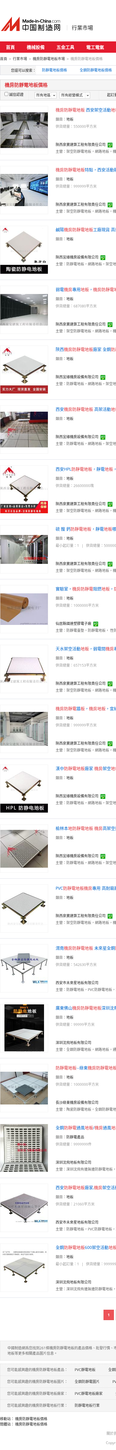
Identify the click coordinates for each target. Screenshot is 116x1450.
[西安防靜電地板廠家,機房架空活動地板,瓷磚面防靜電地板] (24, 1207)
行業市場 (82, 27)
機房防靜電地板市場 (49, 58)
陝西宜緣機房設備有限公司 (77, 257)
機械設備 (36, 47)
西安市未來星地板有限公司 (77, 982)
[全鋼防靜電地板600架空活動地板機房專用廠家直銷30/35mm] (24, 1267)
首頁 (10, 47)
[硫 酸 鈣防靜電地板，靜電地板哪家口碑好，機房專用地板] (24, 548)
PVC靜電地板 (85, 1369)
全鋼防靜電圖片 (87, 1381)
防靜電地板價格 (54, 70)
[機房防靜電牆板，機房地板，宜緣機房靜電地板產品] (24, 728)
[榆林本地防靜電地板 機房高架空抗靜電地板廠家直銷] (24, 848)
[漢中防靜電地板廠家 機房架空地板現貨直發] (24, 788)
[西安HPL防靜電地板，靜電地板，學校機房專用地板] (24, 488)
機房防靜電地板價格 (31, 1418)
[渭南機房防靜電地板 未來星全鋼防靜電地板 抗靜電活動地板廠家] (24, 967)
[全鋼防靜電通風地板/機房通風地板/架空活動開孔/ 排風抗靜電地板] (24, 1147)
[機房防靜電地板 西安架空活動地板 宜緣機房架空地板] (24, 129)
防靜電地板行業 (87, 1405)
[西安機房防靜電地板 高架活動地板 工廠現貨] (24, 429)
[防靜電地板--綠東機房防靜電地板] (24, 1087)
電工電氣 (95, 47)
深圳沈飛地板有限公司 (73, 1042)
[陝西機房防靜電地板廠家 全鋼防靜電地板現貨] (24, 369)
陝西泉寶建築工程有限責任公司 (81, 144)
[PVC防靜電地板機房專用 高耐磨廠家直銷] (24, 908)
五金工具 (65, 47)
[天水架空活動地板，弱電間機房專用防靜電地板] (24, 668)
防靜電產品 (75, 1137)
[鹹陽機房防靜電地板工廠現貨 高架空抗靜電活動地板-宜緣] (24, 249)
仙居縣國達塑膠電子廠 (73, 623)
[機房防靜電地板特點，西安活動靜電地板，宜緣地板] (24, 189)
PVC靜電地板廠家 (89, 1393)
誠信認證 (16, 94)
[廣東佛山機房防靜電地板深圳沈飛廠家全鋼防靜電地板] (24, 1027)
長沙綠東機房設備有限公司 (77, 1102)
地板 (69, 119)
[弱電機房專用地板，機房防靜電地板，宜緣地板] (24, 309)
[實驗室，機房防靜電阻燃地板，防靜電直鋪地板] (24, 608)
